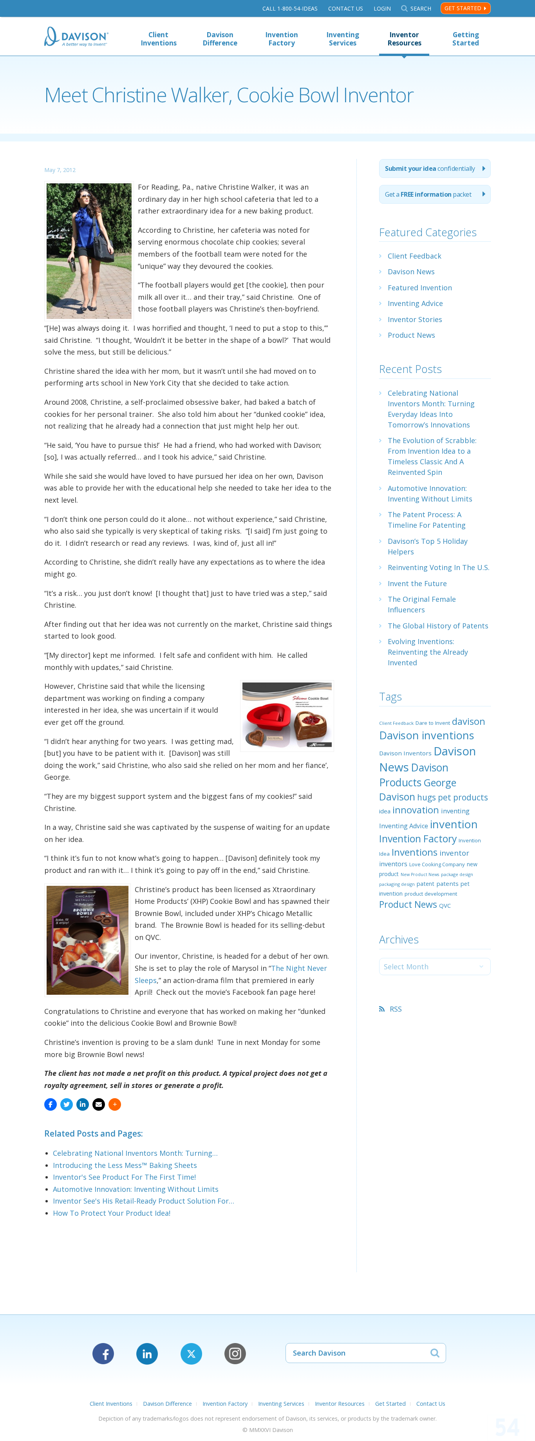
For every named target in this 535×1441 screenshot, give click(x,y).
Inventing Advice (415, 303)
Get (428, 194)
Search (420, 8)
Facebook (103, 1354)
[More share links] (114, 1104)
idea (384, 811)
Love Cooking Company (437, 864)
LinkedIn (147, 1354)
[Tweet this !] (66, 1104)
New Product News (420, 874)
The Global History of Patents (438, 625)
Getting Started (465, 38)
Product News (411, 335)
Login (382, 8)
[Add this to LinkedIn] (82, 1104)
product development (431, 893)
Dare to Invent (433, 722)
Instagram (235, 1354)
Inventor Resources (404, 38)
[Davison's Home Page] (76, 37)
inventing (455, 810)
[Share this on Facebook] (50, 1104)
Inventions (414, 851)
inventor (454, 853)
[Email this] (98, 1104)
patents (447, 883)
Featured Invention (420, 287)
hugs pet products (452, 797)
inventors (393, 864)
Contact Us (345, 8)
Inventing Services (342, 38)
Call (290, 8)
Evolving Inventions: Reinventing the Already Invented (428, 652)
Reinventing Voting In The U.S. (439, 567)
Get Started (463, 8)
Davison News (411, 271)
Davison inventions (426, 735)
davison (468, 721)
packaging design (397, 884)
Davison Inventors (405, 753)
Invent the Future (417, 583)
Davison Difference (219, 38)
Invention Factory (281, 38)
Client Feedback (414, 256)
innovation (415, 810)
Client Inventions (159, 38)
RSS (396, 1009)
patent (425, 883)
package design (457, 874)
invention (454, 823)
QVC (445, 905)
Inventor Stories (415, 319)
